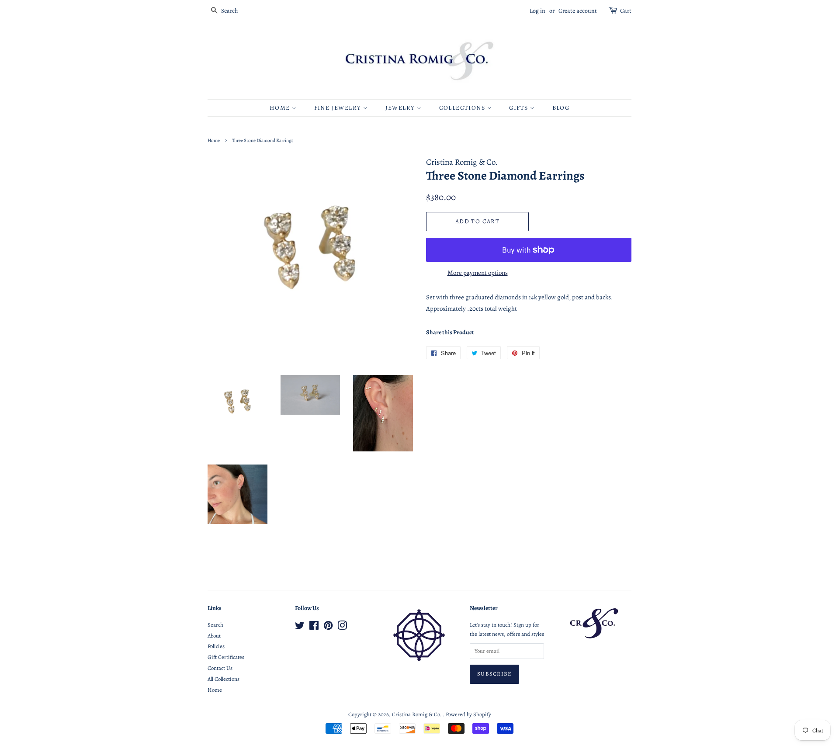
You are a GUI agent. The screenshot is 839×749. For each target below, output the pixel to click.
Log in (537, 11)
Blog (561, 108)
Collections (463, 108)
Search (215, 624)
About (214, 635)
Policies (216, 646)
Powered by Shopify (468, 714)
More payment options (477, 272)
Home (281, 108)
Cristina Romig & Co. (417, 714)
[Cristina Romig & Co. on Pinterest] (328, 627)
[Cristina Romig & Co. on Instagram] (342, 627)
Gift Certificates (226, 657)
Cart (625, 11)
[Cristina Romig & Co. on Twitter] (300, 627)
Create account (577, 11)
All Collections (223, 679)
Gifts (519, 108)
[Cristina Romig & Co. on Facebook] (314, 627)
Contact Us (220, 668)
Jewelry (401, 108)
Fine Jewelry (338, 108)
